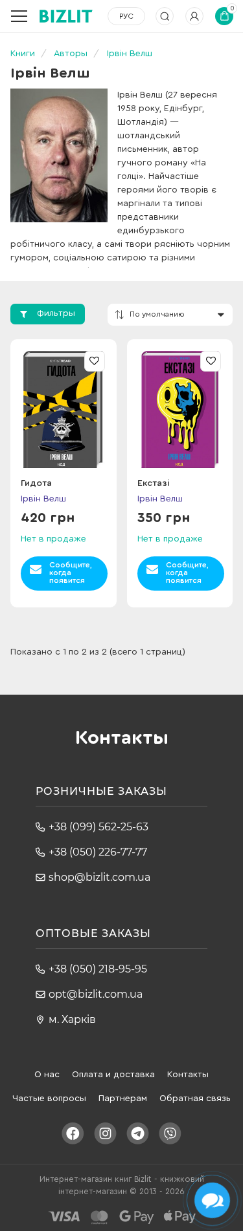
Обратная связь (195, 1098)
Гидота (36, 483)
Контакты (188, 1074)
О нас (47, 1074)
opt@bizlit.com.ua (96, 994)
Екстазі (153, 483)
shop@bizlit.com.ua (99, 877)
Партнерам (122, 1098)
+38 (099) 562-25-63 (98, 827)
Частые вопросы (49, 1098)
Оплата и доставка (113, 1074)
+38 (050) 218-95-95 (98, 969)
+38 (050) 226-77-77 (98, 852)
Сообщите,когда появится (70, 572)
